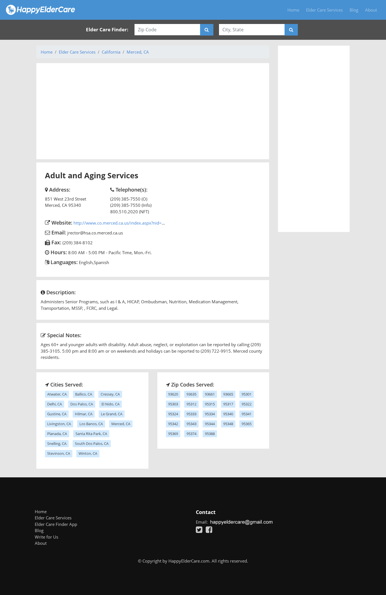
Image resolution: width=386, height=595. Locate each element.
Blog (354, 10)
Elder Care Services (324, 10)
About (371, 10)
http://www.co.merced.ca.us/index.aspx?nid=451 (121, 223)
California (111, 52)
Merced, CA (138, 52)
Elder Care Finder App (56, 524)
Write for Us (46, 537)
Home (293, 10)
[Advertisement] (153, 111)
